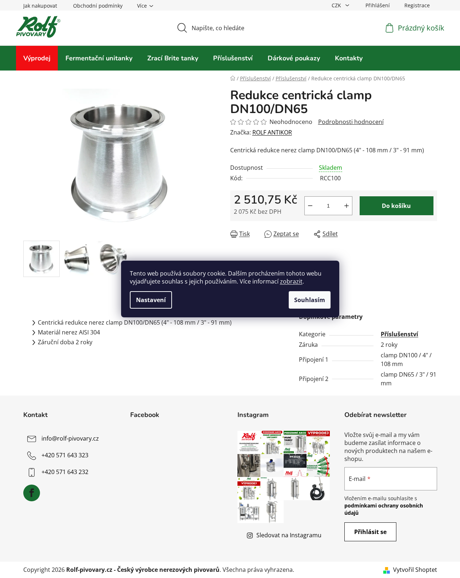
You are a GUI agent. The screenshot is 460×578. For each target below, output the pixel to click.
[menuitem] (37, 58)
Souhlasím (309, 300)
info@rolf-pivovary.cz (70, 438)
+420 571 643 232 (64, 472)
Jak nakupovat (40, 5)
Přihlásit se (370, 532)
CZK (337, 5)
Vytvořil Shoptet (415, 570)
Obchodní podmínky (98, 5)
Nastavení (151, 300)
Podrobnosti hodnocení (351, 122)
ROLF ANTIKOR (272, 132)
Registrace (417, 5)
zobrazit (291, 281)
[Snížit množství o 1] (310, 206)
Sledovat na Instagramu (288, 535)
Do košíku (396, 206)
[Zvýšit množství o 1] (346, 206)
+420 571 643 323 (64, 455)
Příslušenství (399, 334)
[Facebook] (31, 493)
